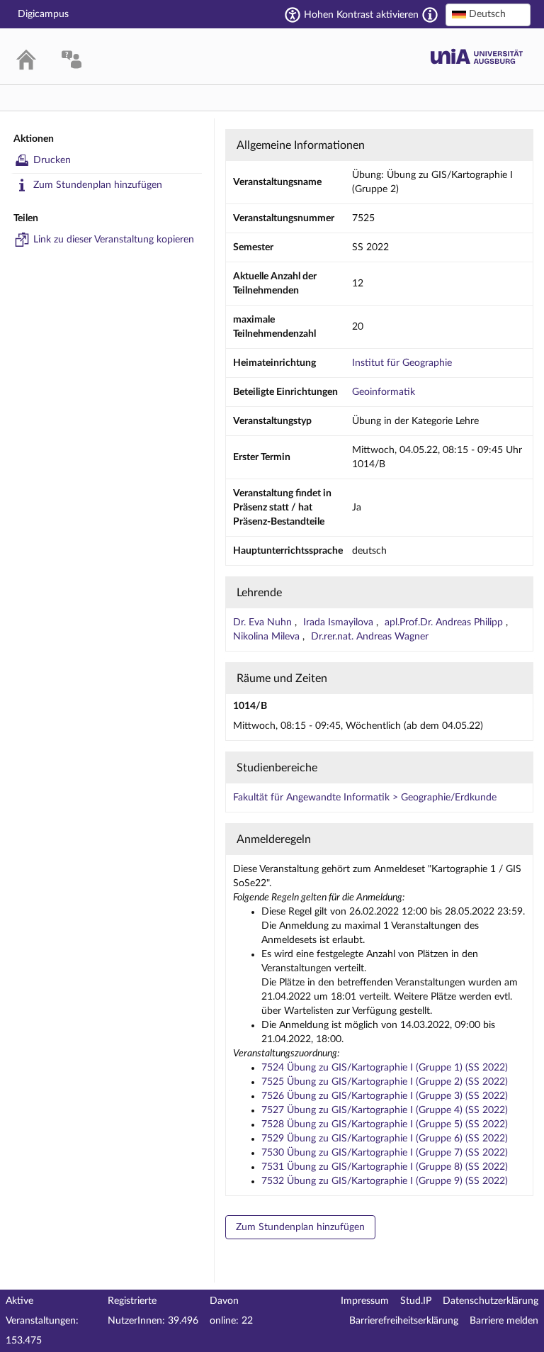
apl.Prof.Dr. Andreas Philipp (445, 622)
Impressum (365, 1301)
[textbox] (488, 14)
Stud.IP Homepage (477, 56)
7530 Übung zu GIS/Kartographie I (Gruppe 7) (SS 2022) (384, 1153)
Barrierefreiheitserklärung (403, 1321)
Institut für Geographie (402, 363)
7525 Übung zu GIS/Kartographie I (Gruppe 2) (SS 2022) (384, 1082)
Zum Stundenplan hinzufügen (97, 185)
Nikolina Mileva (267, 637)
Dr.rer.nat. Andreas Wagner (370, 637)
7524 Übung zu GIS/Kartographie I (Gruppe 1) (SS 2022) (384, 1068)
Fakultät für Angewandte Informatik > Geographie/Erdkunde (365, 798)
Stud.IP (415, 1301)
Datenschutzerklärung (490, 1301)
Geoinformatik (383, 392)
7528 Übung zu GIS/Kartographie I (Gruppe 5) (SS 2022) (384, 1124)
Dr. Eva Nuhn (264, 622)
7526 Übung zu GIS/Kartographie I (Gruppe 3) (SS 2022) (384, 1096)
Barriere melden (504, 1321)
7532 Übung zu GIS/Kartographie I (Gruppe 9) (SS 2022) (384, 1181)
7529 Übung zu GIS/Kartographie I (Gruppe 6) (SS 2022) (384, 1139)
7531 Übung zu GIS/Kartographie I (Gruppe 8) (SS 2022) (384, 1167)
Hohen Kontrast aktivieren (361, 15)
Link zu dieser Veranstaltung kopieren (113, 240)
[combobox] (488, 15)
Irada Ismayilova (339, 622)
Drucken (52, 160)
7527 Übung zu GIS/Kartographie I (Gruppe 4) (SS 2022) (384, 1110)
